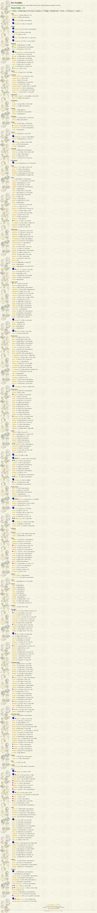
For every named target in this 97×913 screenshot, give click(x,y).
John (13, 119)
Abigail (14, 182)
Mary (16, 20)
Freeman (14, 448)
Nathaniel (16, 365)
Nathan (14, 363)
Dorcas (15, 646)
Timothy (14, 422)
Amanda (14, 123)
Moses (18, 718)
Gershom (14, 814)
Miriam (14, 711)
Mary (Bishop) (16, 864)
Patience (16, 377)
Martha (14, 324)
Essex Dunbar (15, 879)
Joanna (14, 275)
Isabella (17, 29)
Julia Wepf (15, 307)
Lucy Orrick (15, 766)
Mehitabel (16, 355)
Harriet (14, 256)
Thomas (16, 68)
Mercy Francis (16, 361)
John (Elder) (19, 52)
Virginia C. (15, 92)
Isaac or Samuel (18, 677)
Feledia (14, 589)
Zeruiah (14, 146)
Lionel (13, 34)
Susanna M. (17, 896)
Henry (13, 258)
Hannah (14, 17)
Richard (17, 23)
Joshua (14, 299)
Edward (14, 442)
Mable (13, 317)
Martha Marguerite (17, 794)
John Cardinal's (53, 910)
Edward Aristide (16, 86)
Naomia (14, 104)
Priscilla (14, 56)
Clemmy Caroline (18, 96)
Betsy (13, 194)
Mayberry (14, 891)
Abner (13, 188)
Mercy (13, 54)
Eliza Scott (15, 577)
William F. (14, 428)
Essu (13, 881)
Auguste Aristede (16, 76)
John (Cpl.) (15, 152)
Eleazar (16, 210)
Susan (13, 410)
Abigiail (14, 630)
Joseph (14, 154)
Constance (15, 84)
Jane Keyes (15, 683)
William (14, 113)
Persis (13, 728)
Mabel (13, 111)
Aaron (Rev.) (15, 620)
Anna (16, 163)
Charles (14, 82)
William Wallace (16, 901)
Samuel (14, 60)
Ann (13, 133)
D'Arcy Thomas (16, 575)
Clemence (16, 125)
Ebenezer (14, 208)
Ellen (15, 783)
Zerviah (14, 571)
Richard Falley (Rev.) (17, 730)
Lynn (13, 102)
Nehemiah (14, 173)
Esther (14, 169)
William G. (19, 899)
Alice (13, 436)
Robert (14, 106)
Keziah (14, 557)
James (16, 32)
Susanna (14, 414)
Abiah (13, 622)
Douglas (14, 109)
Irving (13, 593)
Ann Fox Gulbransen (51, 907)
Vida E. (14, 535)
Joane (13, 762)
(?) (12, 179)
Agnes (13, 434)
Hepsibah (14, 787)
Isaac (13, 262)
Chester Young (16, 533)
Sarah (13, 62)
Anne (13, 192)
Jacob (13, 264)
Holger (14, 98)
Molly (13, 156)
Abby (13, 585)
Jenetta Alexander (19, 888)
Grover (14, 667)
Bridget (14, 117)
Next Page (57, 904)
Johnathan (15, 291)
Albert (13, 587)
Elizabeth (14, 72)
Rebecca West (15, 90)
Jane (19, 458)
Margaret (17, 320)
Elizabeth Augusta (17, 242)
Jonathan (14, 293)
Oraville (14, 597)
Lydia (13, 313)
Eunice (14, 606)
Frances (14, 248)
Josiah (13, 301)
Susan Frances (16, 893)
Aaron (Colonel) (16, 617)
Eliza (13, 216)
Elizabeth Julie (16, 88)
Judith (13, 305)
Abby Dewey (15, 181)
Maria (13, 322)
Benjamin (14, 642)
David (13, 202)
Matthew (14, 494)
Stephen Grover (16, 738)
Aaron (16, 610)
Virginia (14, 529)
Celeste (14, 80)
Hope (15, 47)
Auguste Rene (15, 78)
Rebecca (14, 138)
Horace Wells (15, 260)
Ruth (15, 58)
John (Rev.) (15, 289)
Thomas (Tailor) (16, 525)
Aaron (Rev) (15, 618)
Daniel (13, 200)
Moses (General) (16, 726)
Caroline (14, 198)
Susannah (17, 41)
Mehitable (16, 357)
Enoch (13, 659)
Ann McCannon (16, 875)
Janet (16, 885)
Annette (14, 877)
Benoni (14, 777)
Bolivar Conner (16, 779)
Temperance (15, 418)
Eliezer (14, 808)
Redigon (18, 386)
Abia (13, 150)
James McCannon (16, 883)
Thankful (14, 742)
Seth (13, 66)
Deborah (14, 206)
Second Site (58, 910)
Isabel (13, 679)
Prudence (14, 381)
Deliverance (15, 644)
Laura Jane (15, 309)
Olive (13, 373)
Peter (13, 567)
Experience (15, 15)
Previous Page (51, 904)
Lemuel (14, 311)
